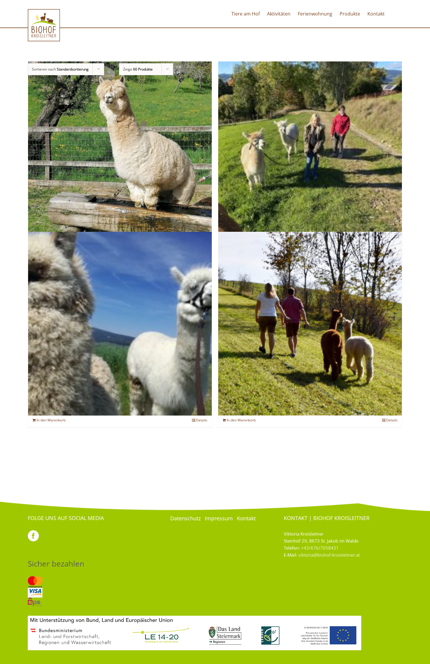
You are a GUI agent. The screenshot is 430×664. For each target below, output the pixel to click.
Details (201, 420)
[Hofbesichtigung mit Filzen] (120, 153)
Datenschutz (185, 518)
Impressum (219, 518)
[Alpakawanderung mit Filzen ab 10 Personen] (310, 323)
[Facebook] (33, 535)
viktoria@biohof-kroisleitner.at (329, 555)
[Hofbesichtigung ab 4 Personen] (310, 153)
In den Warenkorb (51, 420)
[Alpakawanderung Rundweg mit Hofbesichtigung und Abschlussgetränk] (120, 323)
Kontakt (246, 518)
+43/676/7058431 (320, 548)
